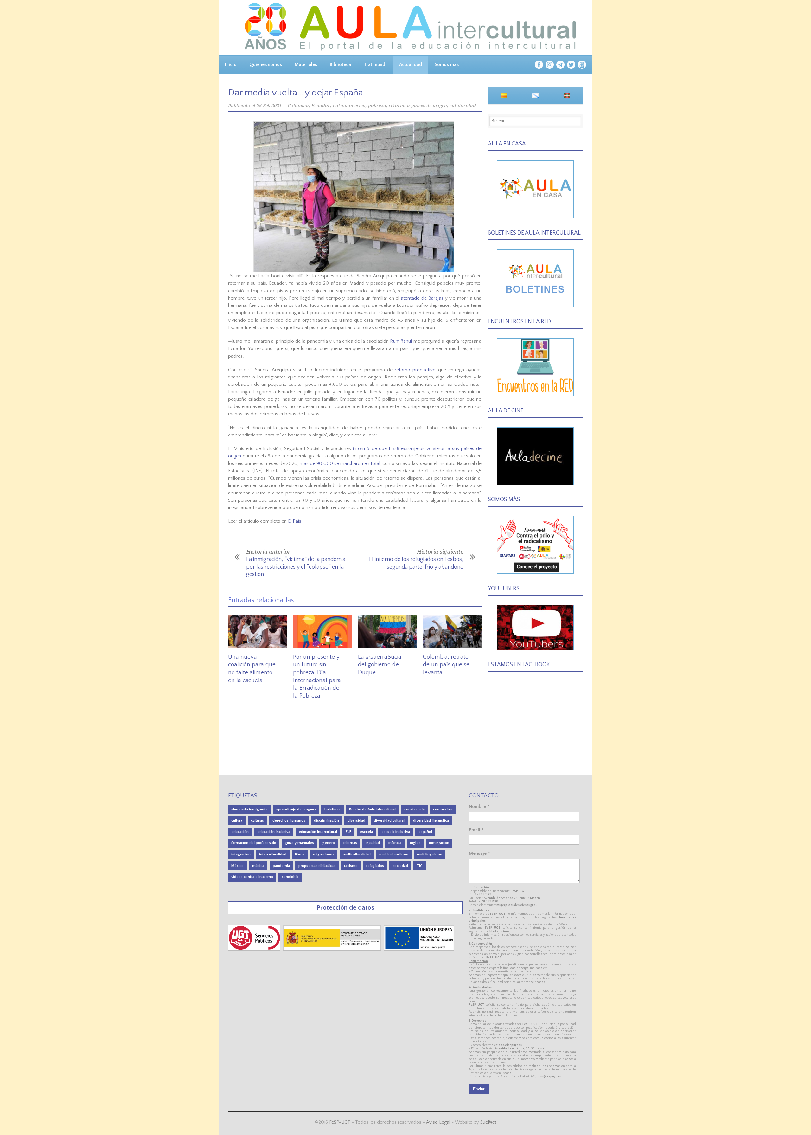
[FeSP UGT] (255, 949)
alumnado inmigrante (249, 809)
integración (241, 854)
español (425, 832)
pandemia (281, 866)
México (237, 866)
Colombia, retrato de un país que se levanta (446, 665)
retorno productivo (415, 369)
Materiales (306, 64)
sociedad (400, 866)
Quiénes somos (265, 64)
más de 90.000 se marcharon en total (340, 463)
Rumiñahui (401, 341)
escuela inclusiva (395, 832)
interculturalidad (272, 854)
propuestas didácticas (316, 866)
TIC (420, 866)
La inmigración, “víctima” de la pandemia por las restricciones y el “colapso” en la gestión (295, 566)
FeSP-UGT (339, 1122)
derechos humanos (288, 820)
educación (240, 832)
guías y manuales (299, 843)
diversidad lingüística (431, 820)
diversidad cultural (389, 820)
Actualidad (410, 64)
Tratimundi (375, 64)
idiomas (350, 843)
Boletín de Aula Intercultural (372, 809)
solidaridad (463, 105)
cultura (236, 820)
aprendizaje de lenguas (296, 809)
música (258, 866)
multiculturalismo (393, 854)
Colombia (298, 105)
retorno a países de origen (418, 105)
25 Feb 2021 (269, 105)
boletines (332, 809)
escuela (366, 832)
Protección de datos (345, 907)
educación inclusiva (273, 832)
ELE (348, 832)
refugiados (375, 866)
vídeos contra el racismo (252, 877)
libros (299, 854)
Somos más (447, 64)
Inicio (231, 64)
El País (294, 521)
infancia (394, 843)
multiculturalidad (357, 854)
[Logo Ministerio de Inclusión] (332, 949)
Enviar (479, 1089)
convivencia (414, 809)
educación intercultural (318, 832)
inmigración (439, 843)
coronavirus (443, 809)
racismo (351, 866)
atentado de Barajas (422, 298)
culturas (257, 820)
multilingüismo (429, 854)
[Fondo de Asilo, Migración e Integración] (419, 949)
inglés (415, 843)
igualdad (373, 843)
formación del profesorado (253, 843)
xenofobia (290, 877)
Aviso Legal (438, 1122)
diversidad (356, 820)
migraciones (323, 854)
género (328, 843)
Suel (488, 1122)
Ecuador (320, 105)
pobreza (377, 105)
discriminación (326, 820)
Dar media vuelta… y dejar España (295, 92)
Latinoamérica (349, 105)
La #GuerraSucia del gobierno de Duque (379, 665)
